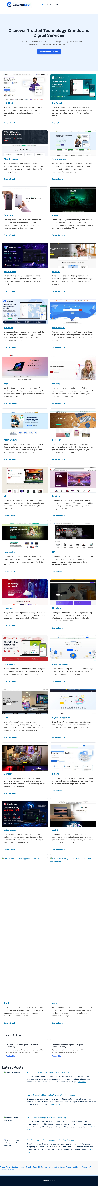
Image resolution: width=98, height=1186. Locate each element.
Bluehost (56, 774)
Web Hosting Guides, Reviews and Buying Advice (68, 1167)
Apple (7, 1003)
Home (41, 4)
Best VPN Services (40, 1167)
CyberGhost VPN (61, 717)
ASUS (55, 830)
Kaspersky (9, 552)
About (57, 4)
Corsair (8, 774)
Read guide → (11, 1056)
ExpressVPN (10, 664)
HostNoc (8, 608)
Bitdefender (10, 830)
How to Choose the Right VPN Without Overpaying (46, 1118)
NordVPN (8, 327)
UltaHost (8, 103)
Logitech (56, 440)
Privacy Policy (5, 1167)
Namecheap (58, 327)
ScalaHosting (59, 159)
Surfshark (57, 103)
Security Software (8, 1170)
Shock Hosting (11, 159)
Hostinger (57, 608)
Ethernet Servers (61, 664)
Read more (82, 1082)
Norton (56, 271)
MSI (6, 383)
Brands (49, 4)
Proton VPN (10, 271)
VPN (90, 1167)
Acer (54, 1003)
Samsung (9, 215)
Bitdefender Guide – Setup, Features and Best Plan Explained (50, 1140)
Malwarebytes (11, 440)
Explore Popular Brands (49, 51)
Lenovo (56, 496)
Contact (15, 1167)
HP (53, 552)
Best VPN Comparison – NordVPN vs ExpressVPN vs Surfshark (51, 1072)
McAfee (56, 383)
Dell (6, 717)
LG (5, 496)
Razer (55, 215)
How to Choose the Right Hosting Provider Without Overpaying (51, 1095)
